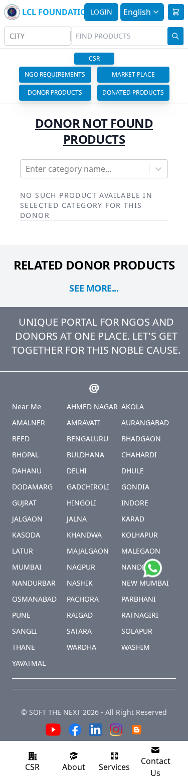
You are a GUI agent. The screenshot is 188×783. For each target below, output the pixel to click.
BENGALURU (87, 438)
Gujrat (24, 502)
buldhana (85, 454)
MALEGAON (140, 551)
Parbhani (138, 599)
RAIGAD (80, 615)
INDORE (134, 502)
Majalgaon (88, 551)
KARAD (132, 519)
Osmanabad (34, 599)
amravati (83, 422)
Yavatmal (29, 663)
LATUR (22, 551)
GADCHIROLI (88, 486)
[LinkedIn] (95, 731)
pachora (83, 599)
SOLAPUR (136, 631)
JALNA (77, 519)
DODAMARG (32, 486)
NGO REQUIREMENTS (55, 74)
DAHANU (27, 470)
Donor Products (55, 92)
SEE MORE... (93, 288)
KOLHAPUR (139, 535)
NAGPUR (81, 567)
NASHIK (80, 583)
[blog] (136, 731)
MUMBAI (27, 567)
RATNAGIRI (139, 615)
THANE (23, 647)
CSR (94, 58)
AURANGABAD (145, 422)
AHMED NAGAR (92, 406)
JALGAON (27, 519)
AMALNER (28, 422)
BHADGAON (141, 438)
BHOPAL (25, 454)
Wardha (81, 647)
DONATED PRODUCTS (133, 92)
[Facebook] (75, 731)
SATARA (79, 631)
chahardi (139, 454)
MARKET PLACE (133, 74)
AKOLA (132, 406)
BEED (21, 438)
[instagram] (116, 731)
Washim (135, 647)
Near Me (26, 406)
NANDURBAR (34, 583)
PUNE (21, 615)
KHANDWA (84, 535)
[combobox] (11, 36)
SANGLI (24, 631)
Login (101, 12)
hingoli (81, 502)
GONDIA (135, 486)
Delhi (77, 470)
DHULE (132, 470)
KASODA (26, 535)
